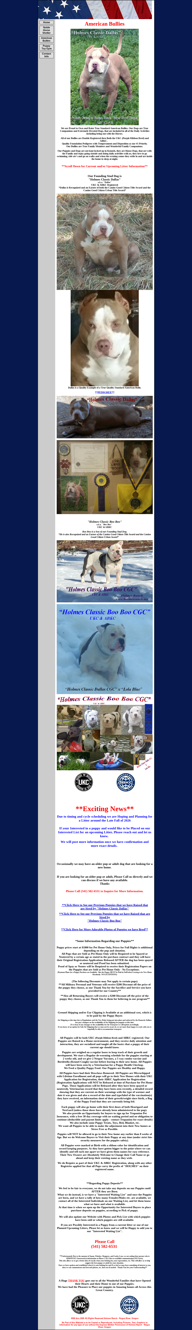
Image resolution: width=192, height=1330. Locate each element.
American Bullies (46, 39)
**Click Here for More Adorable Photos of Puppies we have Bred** (104, 929)
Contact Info (46, 55)
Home (46, 22)
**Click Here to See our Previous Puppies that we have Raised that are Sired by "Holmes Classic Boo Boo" (104, 917)
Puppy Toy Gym (47, 47)
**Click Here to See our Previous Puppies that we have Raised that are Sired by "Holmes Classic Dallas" (105, 906)
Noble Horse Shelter (46, 30)
